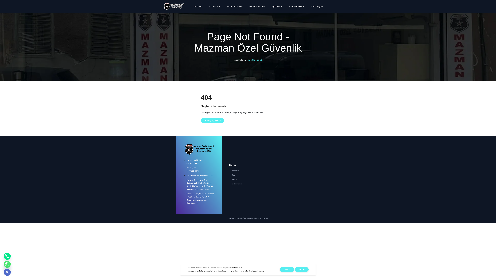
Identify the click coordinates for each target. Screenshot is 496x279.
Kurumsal (213, 6)
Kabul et (287, 269)
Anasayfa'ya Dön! (212, 120)
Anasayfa (198, 6)
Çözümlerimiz (295, 6)
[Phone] (7, 256)
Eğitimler (276, 6)
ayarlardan (247, 271)
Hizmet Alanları (256, 6)
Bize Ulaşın (316, 6)
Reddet (302, 269)
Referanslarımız (234, 6)
